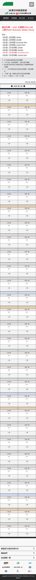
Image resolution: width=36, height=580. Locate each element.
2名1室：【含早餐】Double (12, 40)
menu (31, 4)
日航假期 (14, 18)
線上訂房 (22, 18)
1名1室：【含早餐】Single (12, 37)
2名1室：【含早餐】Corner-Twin (14, 45)
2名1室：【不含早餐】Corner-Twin (15, 55)
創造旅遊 (7, 4)
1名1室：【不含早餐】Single (13, 47)
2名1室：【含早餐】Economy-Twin (15, 42)
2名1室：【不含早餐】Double (13, 50)
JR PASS (30, 18)
